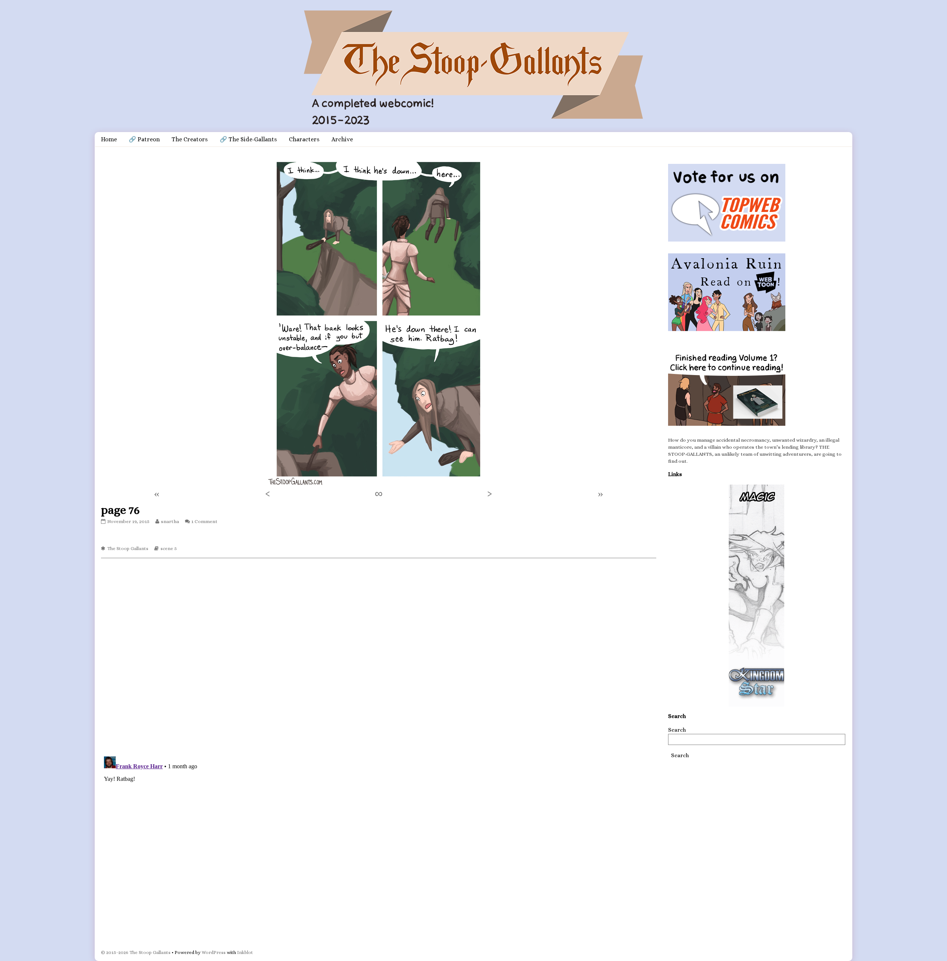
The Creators (190, 139)
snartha (170, 521)
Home (109, 139)
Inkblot (245, 952)
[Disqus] (378, 656)
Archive (342, 139)
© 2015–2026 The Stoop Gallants (136, 952)
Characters (304, 139)
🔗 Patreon (144, 139)
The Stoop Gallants (127, 548)
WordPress (214, 952)
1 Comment (204, 521)
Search (677, 729)
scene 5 (169, 548)
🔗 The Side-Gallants (248, 139)
